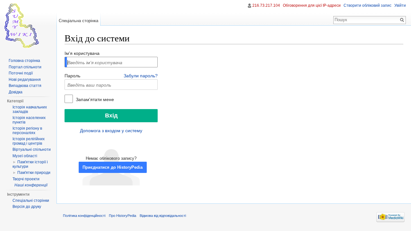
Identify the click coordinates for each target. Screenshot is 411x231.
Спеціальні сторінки (31, 200)
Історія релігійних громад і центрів (29, 141)
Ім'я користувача (82, 53)
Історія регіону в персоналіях (27, 130)
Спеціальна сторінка (78, 20)
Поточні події (21, 73)
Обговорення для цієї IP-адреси (312, 5)
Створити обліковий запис (367, 5)
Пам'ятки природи (33, 172)
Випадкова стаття (25, 85)
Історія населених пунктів (29, 120)
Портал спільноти (25, 67)
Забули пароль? (141, 75)
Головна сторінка (24, 60)
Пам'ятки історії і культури (30, 164)
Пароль (72, 75)
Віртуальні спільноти (32, 149)
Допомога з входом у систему (111, 130)
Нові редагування (25, 79)
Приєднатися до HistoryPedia (113, 167)
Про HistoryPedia (122, 216)
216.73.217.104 (266, 5)
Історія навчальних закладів (30, 109)
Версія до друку (27, 206)
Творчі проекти (26, 179)
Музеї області (25, 156)
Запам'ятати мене (94, 99)
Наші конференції (31, 185)
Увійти (400, 5)
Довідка (15, 92)
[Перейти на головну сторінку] (28, 25)
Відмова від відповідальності (163, 216)
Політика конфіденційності (84, 216)
